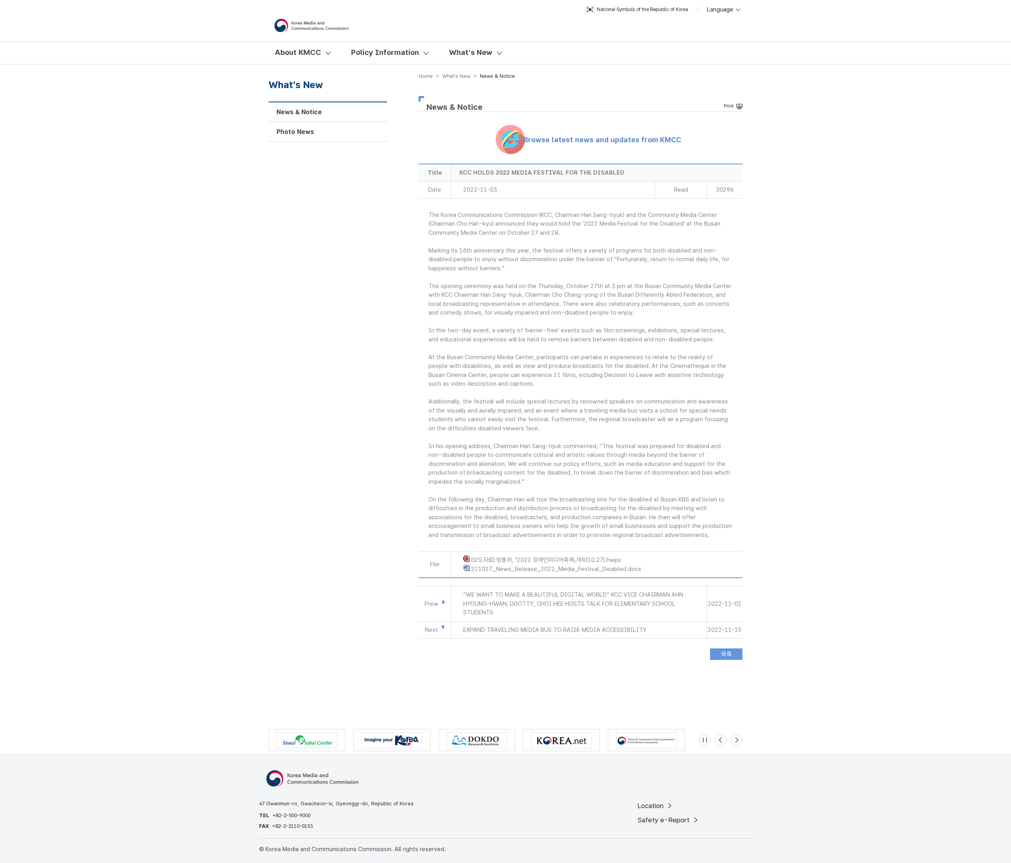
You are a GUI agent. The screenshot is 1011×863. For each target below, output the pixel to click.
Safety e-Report (664, 820)
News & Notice (299, 112)
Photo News (295, 132)
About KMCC (298, 52)
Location (651, 806)
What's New (470, 52)
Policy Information (385, 52)
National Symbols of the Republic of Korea (642, 9)
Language (721, 9)
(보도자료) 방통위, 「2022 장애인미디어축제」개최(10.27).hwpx (546, 559)
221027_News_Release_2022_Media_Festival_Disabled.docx (556, 569)
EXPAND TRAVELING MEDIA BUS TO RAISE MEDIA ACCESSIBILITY (554, 629)
